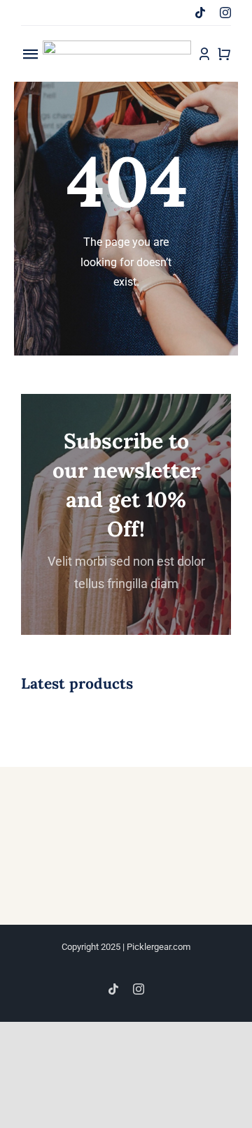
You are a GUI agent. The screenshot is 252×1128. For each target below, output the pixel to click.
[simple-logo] (117, 45)
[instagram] (225, 12)
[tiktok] (200, 12)
